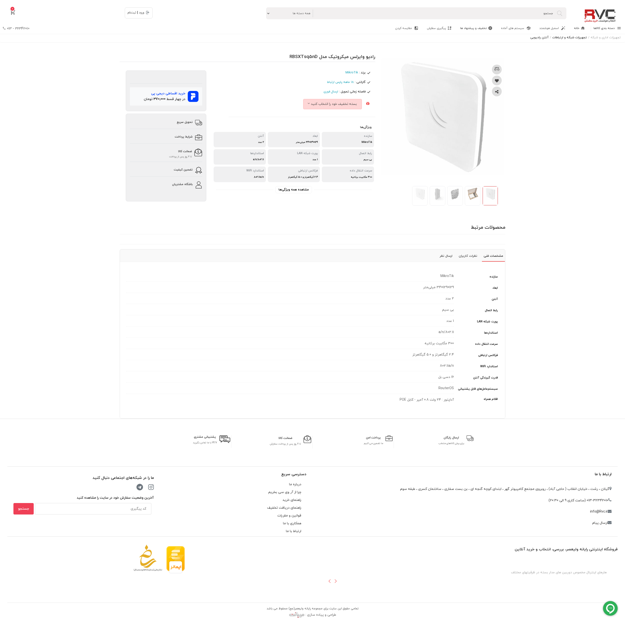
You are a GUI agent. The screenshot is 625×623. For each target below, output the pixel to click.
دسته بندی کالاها (605, 28)
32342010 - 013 (18, 28)
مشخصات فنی (493, 256)
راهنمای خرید (291, 500)
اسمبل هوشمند (549, 28)
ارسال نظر (446, 256)
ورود (141, 13)
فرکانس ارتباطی (488, 355)
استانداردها (491, 333)
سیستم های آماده (513, 28)
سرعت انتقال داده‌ (486, 344)
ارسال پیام (600, 523)
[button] (329, 581)
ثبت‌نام (131, 13)
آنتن (495, 299)
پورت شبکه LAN (487, 322)
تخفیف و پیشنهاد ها (473, 28)
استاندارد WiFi (489, 366)
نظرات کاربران (468, 256)
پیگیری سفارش (436, 28)
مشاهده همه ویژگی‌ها (294, 190)
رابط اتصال (491, 310)
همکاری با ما (292, 523)
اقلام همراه (491, 399)
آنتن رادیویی (539, 37)
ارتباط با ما (603, 474)
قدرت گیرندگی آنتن (485, 378)
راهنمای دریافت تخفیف (284, 507)
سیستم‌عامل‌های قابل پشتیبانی (478, 389)
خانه (576, 28)
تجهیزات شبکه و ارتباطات (569, 37)
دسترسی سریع (293, 474)
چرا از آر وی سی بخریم (284, 492)
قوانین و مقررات (289, 515)
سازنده (494, 277)
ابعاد (495, 288)
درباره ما (295, 484)
